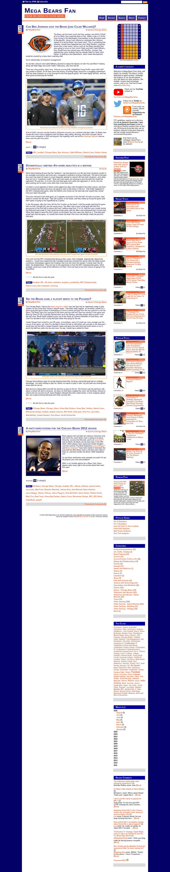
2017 (115, 751)
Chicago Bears (101, 30)
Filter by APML (31, 2)
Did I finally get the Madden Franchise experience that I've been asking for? (129, 847)
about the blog (124, 85)
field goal (77, 412)
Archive (111, 18)
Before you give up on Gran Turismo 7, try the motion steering (134, 454)
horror (131, 680)
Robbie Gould (96, 493)
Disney (132, 663)
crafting (117, 659)
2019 (115, 746)
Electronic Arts (125, 668)
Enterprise (136, 668)
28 (122, 390)
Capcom (132, 635)
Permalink (89, 157)
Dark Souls (140, 659)
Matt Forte (39, 490)
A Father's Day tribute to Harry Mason (129, 789)
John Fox (86, 412)
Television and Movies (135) (125, 592)
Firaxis (127, 672)
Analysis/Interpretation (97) (125, 549)
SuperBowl (30, 500)
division (59, 412)
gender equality (120, 676)
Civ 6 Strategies (120, 521)
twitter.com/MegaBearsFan (134, 103)
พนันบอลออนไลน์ (120, 838)
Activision (132, 627)
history (124, 681)
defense (84, 486)
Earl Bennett (77, 490)
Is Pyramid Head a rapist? (134, 381)
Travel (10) (118, 599)
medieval (131, 693)
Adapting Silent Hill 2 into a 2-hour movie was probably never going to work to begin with (128, 812)
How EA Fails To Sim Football (126, 526)
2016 (115, 753)
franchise (123, 674)
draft (142, 663)
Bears (56, 408)
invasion (130, 683)
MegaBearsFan (34, 30)
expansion (124, 670)
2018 (115, 748)
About (132, 18)
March (118, 725)
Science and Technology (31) (126, 583)
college (129, 653)
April (118, 722)
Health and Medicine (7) (123, 569)
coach (122, 653)
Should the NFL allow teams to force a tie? (120, 484)
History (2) (118, 571)
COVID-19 (137, 657)
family (141, 670)
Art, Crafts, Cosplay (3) (123, 552)
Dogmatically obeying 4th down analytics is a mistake (59, 165)
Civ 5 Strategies (120, 524)
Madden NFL (119, 689)
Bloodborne (137, 633)
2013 (115, 760)
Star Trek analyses (121, 533)
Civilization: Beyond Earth (123, 651)
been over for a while (59, 307)
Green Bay (80, 408)
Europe (116, 670)
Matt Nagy (136, 691)
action (125, 627)
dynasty (123, 666)
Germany (130, 676)
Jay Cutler (95, 412)
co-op (116, 657)
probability (74, 282)
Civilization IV (119, 643)
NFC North (68, 412)
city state (126, 641)
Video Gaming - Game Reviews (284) (129, 604)
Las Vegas (130, 687)
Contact (142, 18)
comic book (137, 655)
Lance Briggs (98, 446)
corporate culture (126, 657)
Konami (122, 687)
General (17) (119, 566)
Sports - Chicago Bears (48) (125, 590)
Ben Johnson (63, 152)
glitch (137, 676)
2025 (115, 732)
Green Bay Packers (67, 408)
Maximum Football (121, 693)
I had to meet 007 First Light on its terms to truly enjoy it (135, 296)
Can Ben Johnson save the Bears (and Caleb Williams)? (61, 26)
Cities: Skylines (120, 639)
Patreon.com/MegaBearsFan (125, 116)
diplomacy (118, 663)
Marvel (116, 691)
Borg (127, 635)
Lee (115, 816)
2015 (115, 756)
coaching (54, 286)
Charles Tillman (44, 493)
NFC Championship (88, 282)
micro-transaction (120, 695)
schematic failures (90, 136)
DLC (138, 663)
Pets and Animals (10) (123, 580)
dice (135, 661)
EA (128, 666)
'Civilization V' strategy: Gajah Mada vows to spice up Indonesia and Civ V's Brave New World (128, 834)
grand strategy (125, 678)
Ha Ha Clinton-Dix (68, 415)
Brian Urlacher (71, 448)
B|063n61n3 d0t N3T (82, 516)
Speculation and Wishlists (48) (126, 585)
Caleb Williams (76, 152)
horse (137, 681)
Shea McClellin (71, 493)
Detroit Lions (88, 152)
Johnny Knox (65, 490)
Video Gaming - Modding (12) (126, 606)
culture (123, 659)
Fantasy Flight (119, 672)
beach (136, 631)
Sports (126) (119, 588)
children (137, 637)
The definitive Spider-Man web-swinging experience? (126, 782)
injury (124, 683)
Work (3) (117, 611)
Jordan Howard (43, 415)
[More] (28, 142)
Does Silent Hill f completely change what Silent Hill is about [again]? (129, 823)
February (120, 727)
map (139, 689)
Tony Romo (55, 415)
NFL (35, 152)
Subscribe (43, 2)
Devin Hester (84, 493)
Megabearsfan (119, 852)
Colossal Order (126, 655)
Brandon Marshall (51, 490)
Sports (90, 30)
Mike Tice (30, 496)
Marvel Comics (125, 691)
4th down (48, 282)
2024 (115, 734)
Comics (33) (118, 557)
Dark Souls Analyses (122, 531)
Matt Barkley (31, 415)
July (118, 715)
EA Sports (135, 665)
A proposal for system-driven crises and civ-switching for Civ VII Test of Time (135, 315)
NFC (91, 496)
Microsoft (139, 693)
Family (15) (118, 564)
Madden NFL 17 (131, 689)
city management (133, 639)
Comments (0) (100, 157)
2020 (115, 744)
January (119, 729)
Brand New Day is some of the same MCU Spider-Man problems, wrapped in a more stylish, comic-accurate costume (129, 245)
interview (98, 440)
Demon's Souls (126, 661)
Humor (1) (118, 573)
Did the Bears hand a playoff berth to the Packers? (58, 298)
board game (119, 635)
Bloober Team (127, 633)
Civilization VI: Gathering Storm (128, 649)
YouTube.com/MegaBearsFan (126, 97)
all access (131, 629)
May (118, 720)
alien (124, 629)
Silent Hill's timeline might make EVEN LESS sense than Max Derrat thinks (135, 279)
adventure (118, 629)
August (119, 713)
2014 (115, 758)
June (118, 717)
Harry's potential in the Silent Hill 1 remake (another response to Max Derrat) (134, 262)
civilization (135, 641)
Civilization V (131, 643)
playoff (52, 412)
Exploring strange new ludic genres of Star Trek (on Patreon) (121, 165)
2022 (115, 739)
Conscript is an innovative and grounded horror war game (135, 208)
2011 (115, 765)
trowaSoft (136, 60)
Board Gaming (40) (121, 554)
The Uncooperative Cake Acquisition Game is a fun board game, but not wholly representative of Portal (135, 349)
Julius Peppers (58, 493)
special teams (94, 486)
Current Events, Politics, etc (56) (127, 559)
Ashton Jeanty (101, 152)
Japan (125, 685)
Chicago (49, 408)
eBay (116, 668)
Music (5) (117, 578)
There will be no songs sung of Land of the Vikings (135, 224)
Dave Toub (39, 496)
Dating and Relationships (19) (126, 561)
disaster (126, 663)
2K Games (118, 627)
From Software (134, 674)
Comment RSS (120, 860)
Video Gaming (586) (122, 602)
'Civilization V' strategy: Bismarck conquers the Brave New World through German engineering (134, 401)
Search (121, 18)
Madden (138, 687)
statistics (57, 282)
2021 (115, 741)
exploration (133, 670)
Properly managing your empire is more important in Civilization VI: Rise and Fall (134, 419)
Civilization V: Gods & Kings (124, 647)
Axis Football (128, 631)
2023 (115, 737)
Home (101, 18)
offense (77, 486)
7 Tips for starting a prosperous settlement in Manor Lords (134, 436)
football (41, 152)
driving (116, 666)
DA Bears (37, 486)
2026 (120, 720)
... (139, 185)
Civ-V (136, 651)
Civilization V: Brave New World (125, 645)
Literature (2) (119, 576)
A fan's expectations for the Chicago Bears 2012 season (61, 428)
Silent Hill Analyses (122, 529)
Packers (89, 408)
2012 (115, 763)
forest (116, 674)
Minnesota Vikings (33, 412)
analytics (65, 282)
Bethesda (117, 633)
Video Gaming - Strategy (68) (125, 609)
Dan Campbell (43, 286)
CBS (138, 635)
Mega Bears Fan (50, 10)
